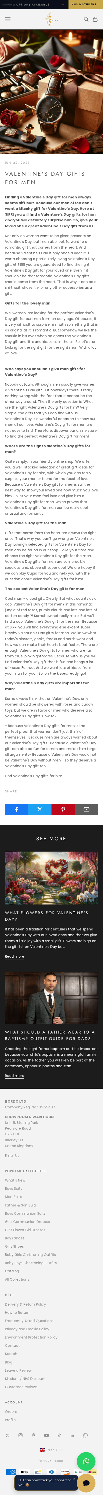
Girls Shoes (14, 1246)
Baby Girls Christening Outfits (30, 1254)
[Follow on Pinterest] (33, 1435)
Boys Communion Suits (25, 1213)
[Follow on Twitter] (7, 1435)
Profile (10, 1419)
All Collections (17, 1279)
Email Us (12, 1155)
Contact (12, 1345)
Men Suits (13, 1196)
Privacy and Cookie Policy (27, 1329)
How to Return (17, 1312)
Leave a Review (18, 1370)
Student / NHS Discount (25, 1378)
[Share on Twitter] (39, 809)
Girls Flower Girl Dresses (25, 1229)
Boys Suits (13, 1188)
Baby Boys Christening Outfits (31, 1262)
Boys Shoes (14, 1238)
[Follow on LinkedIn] (72, 1435)
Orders (11, 1411)
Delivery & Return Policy (25, 1304)
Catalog (12, 1271)
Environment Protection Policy (31, 1337)
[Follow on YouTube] (46, 1435)
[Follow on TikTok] (59, 1435)
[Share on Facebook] (16, 809)
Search (11, 1353)
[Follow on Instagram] (20, 1435)
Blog (8, 1362)
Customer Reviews (21, 1386)
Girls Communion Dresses (27, 1221)
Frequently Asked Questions (29, 1320)
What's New (15, 1180)
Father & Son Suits (21, 1205)
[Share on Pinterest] (63, 809)
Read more (14, 956)
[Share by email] (86, 809)
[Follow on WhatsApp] (85, 1435)
